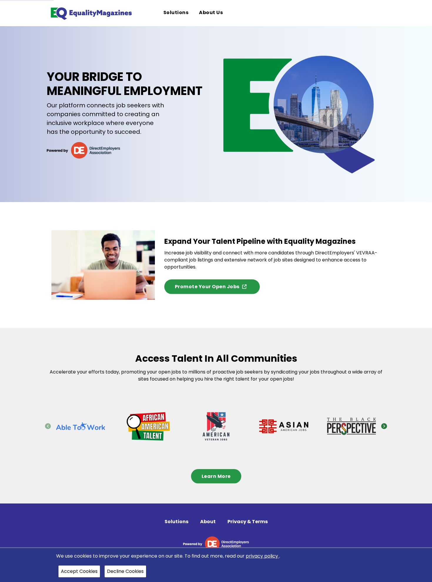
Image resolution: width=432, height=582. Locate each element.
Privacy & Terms (247, 521)
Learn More (216, 476)
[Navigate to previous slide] (48, 426)
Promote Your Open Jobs (207, 286)
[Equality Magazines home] (91, 13)
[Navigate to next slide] (384, 426)
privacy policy (262, 556)
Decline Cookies (125, 571)
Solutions (176, 521)
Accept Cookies (79, 571)
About (208, 521)
